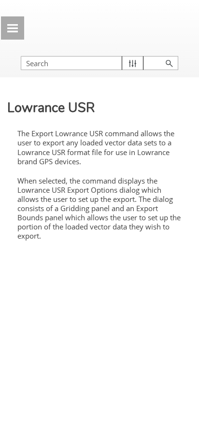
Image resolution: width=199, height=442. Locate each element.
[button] (132, 63)
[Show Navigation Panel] (12, 28)
